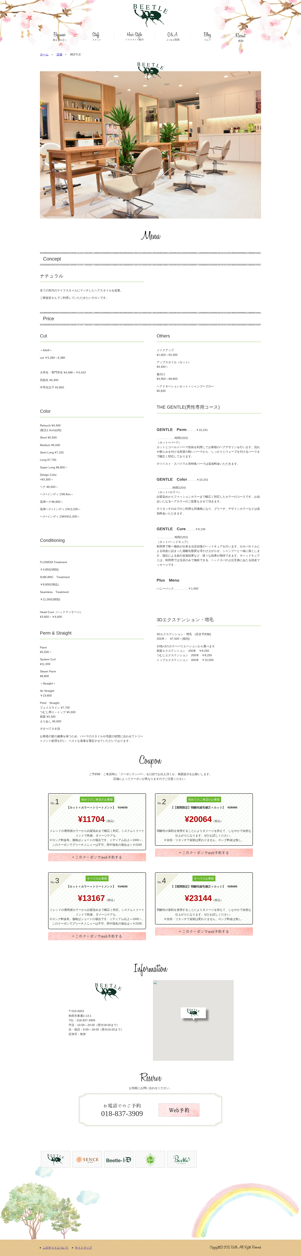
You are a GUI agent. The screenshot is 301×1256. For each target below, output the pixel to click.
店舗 (59, 54)
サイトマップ (83, 1247)
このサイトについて (55, 1247)
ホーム (44, 54)
